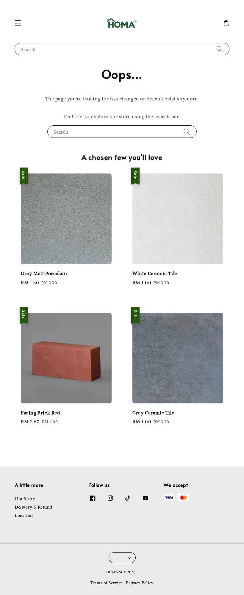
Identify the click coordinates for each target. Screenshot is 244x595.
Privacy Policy (140, 582)
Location (24, 515)
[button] (17, 23)
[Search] (219, 49)
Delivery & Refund (33, 507)
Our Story (25, 498)
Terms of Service (106, 582)
